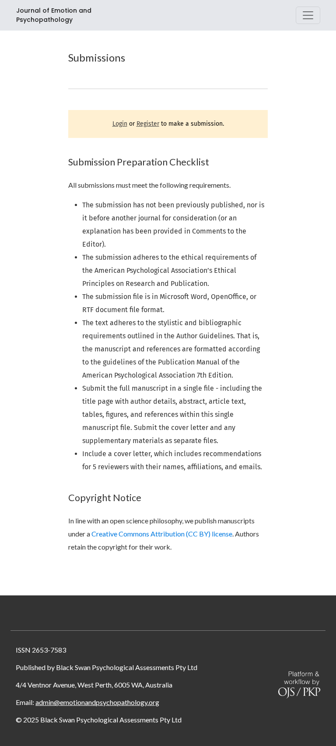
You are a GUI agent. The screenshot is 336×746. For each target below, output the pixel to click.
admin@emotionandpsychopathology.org (97, 702)
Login (119, 123)
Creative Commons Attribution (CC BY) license (161, 533)
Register (147, 123)
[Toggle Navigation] (308, 15)
